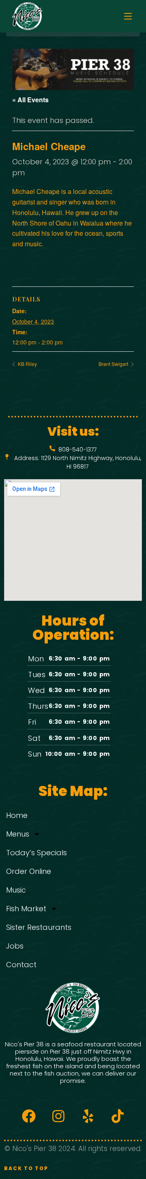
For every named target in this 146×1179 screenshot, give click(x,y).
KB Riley (27, 363)
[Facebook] (29, 1116)
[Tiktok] (117, 1116)
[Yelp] (88, 1116)
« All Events (30, 99)
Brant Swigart (114, 363)
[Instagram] (58, 1116)
